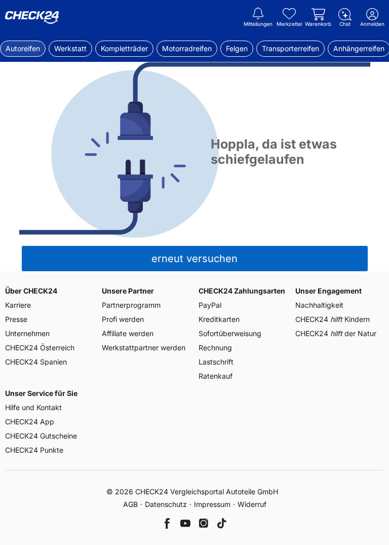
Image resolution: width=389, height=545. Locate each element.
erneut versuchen (194, 258)
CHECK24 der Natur (335, 333)
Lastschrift (216, 361)
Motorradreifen (187, 48)
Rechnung (215, 347)
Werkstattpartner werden (143, 347)
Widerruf (252, 504)
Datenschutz (166, 504)
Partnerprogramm (131, 305)
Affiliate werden (127, 333)
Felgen (237, 48)
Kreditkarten (219, 319)
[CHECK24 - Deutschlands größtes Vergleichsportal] (32, 17)
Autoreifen (23, 48)
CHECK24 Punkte (34, 450)
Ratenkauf (215, 376)
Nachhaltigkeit (319, 305)
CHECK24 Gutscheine (41, 435)
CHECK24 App (29, 421)
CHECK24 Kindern (332, 319)
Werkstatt (70, 48)
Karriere (18, 305)
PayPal (210, 305)
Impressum (212, 504)
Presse (16, 319)
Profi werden (123, 319)
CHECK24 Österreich (39, 347)
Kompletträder (124, 48)
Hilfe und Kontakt (33, 407)
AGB (130, 504)
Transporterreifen (290, 48)
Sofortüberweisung (230, 333)
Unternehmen (27, 333)
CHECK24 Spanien (36, 361)
